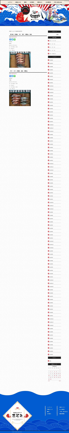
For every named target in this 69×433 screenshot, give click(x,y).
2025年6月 (51, 105)
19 (54, 375)
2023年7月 (51, 179)
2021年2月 (51, 273)
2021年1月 (51, 276)
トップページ (10, 2)
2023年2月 (51, 195)
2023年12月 (51, 163)
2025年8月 (51, 98)
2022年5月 (51, 225)
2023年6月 (51, 183)
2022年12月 (51, 202)
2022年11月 (51, 205)
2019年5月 (51, 341)
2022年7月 (51, 218)
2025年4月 (51, 111)
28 (58, 377)
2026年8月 (51, 60)
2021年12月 (51, 241)
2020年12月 (51, 280)
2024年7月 (51, 140)
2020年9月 (51, 289)
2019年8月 (51, 331)
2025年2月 (51, 118)
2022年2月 (51, 234)
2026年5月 (51, 69)
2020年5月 (51, 302)
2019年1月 (51, 354)
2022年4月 (51, 228)
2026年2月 (51, 79)
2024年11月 (51, 128)
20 (56, 375)
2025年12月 (51, 85)
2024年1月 (51, 160)
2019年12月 (51, 318)
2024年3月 (51, 153)
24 (50, 377)
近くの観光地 (47, 2)
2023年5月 (51, 186)
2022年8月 (51, 215)
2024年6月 (51, 144)
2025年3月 (51, 115)
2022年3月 (51, 231)
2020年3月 (51, 309)
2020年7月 (51, 296)
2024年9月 (51, 134)
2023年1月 (51, 199)
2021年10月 (51, 247)
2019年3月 (51, 348)
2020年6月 (51, 299)
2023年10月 (51, 170)
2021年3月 (51, 270)
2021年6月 (51, 260)
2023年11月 (51, 166)
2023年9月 (51, 173)
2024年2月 (51, 157)
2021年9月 (51, 250)
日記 (50, 360)
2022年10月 (51, 208)
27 (56, 377)
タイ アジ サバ (52, 43)
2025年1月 (51, 121)
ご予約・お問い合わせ (57, 2)
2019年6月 (51, 338)
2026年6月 (51, 66)
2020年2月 (51, 312)
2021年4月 (51, 267)
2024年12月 (51, 124)
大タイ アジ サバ (53, 40)
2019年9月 (51, 328)
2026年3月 (51, 76)
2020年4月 (51, 305)
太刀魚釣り (31, 2)
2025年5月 (51, 108)
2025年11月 (51, 89)
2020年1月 (51, 315)
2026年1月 (51, 82)
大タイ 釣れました (53, 53)
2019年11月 (51, 322)
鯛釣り (25, 2)
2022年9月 (51, 212)
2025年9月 (51, 95)
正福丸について (18, 2)
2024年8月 (51, 137)
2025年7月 (51, 102)
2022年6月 (51, 221)
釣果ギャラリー (39, 2)
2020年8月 (51, 293)
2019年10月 (51, 325)
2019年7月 (51, 335)
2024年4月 (51, 150)
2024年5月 (51, 147)
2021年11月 (51, 244)
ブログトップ (54, 31)
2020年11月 (51, 283)
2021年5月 (51, 263)
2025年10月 (51, 92)
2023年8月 (51, 176)
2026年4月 (51, 73)
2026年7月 (51, 63)
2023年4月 (51, 189)
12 (54, 373)
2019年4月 (51, 344)
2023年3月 (51, 192)
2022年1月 (51, 238)
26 (54, 377)
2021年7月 (51, 257)
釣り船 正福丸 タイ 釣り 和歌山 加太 (21, 34)
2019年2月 (51, 351)
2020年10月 (51, 286)
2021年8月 (51, 254)
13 (56, 373)
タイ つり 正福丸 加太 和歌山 (18, 71)
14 (58, 373)
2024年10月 (51, 131)
